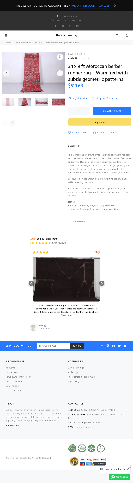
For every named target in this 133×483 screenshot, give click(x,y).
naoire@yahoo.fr (84, 427)
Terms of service (14, 381)
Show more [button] (66, 315)
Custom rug (73, 381)
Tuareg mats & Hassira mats (81, 377)
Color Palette (12, 386)
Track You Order (13, 390)
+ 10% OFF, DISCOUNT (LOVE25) (89, 6)
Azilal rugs (73, 372)
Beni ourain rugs (76, 368)
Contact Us (11, 372)
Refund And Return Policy (18, 377)
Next (60, 73)
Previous (6, 73)
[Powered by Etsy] (97, 252)
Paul (41, 326)
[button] (31, 283)
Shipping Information (106, 98)
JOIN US (77, 346)
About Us (10, 368)
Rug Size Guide (80, 98)
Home (8, 42)
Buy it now (100, 123)
